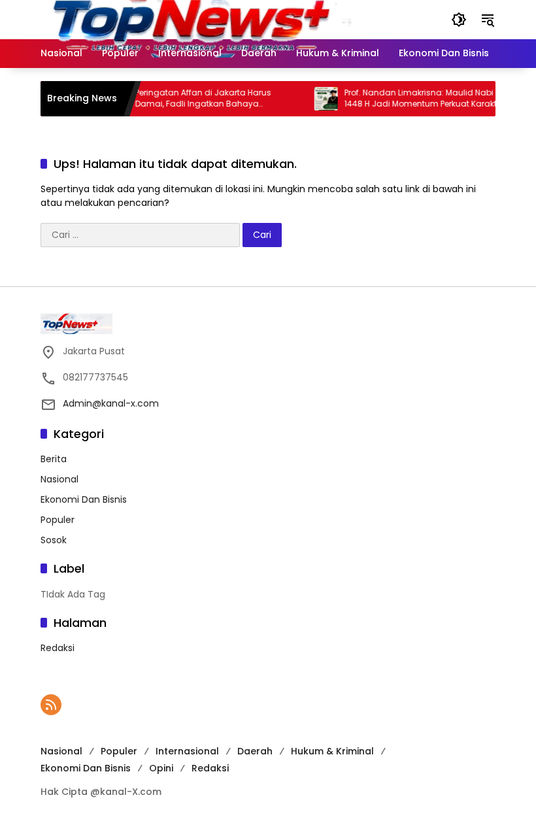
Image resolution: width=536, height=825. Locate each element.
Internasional (187, 751)
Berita (54, 458)
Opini (161, 768)
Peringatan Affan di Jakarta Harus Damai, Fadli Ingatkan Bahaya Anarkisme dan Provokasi (195, 99)
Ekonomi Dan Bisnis (84, 499)
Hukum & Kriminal (332, 751)
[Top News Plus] (223, 18)
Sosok (54, 540)
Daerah (255, 751)
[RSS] (51, 704)
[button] (459, 19)
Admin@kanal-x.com (111, 403)
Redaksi (58, 647)
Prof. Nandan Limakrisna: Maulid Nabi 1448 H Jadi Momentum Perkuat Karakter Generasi (416, 99)
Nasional (59, 479)
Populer (58, 519)
